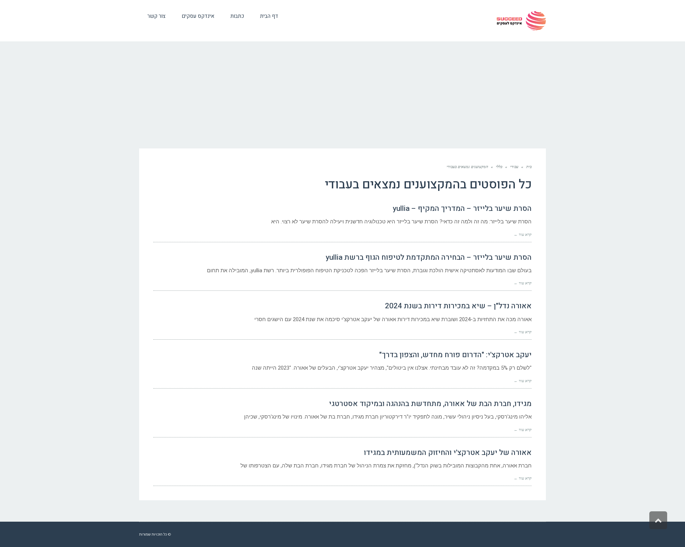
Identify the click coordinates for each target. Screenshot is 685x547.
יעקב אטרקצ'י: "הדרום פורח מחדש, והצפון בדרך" (455, 354)
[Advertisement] (342, 95)
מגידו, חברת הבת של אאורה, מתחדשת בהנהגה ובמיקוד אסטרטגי (430, 403)
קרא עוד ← (523, 234)
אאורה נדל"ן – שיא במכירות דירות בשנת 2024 (458, 306)
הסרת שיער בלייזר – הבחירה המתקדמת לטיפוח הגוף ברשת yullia (429, 257)
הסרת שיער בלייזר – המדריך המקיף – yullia (462, 208)
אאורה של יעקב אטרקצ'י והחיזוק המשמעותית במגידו (448, 452)
